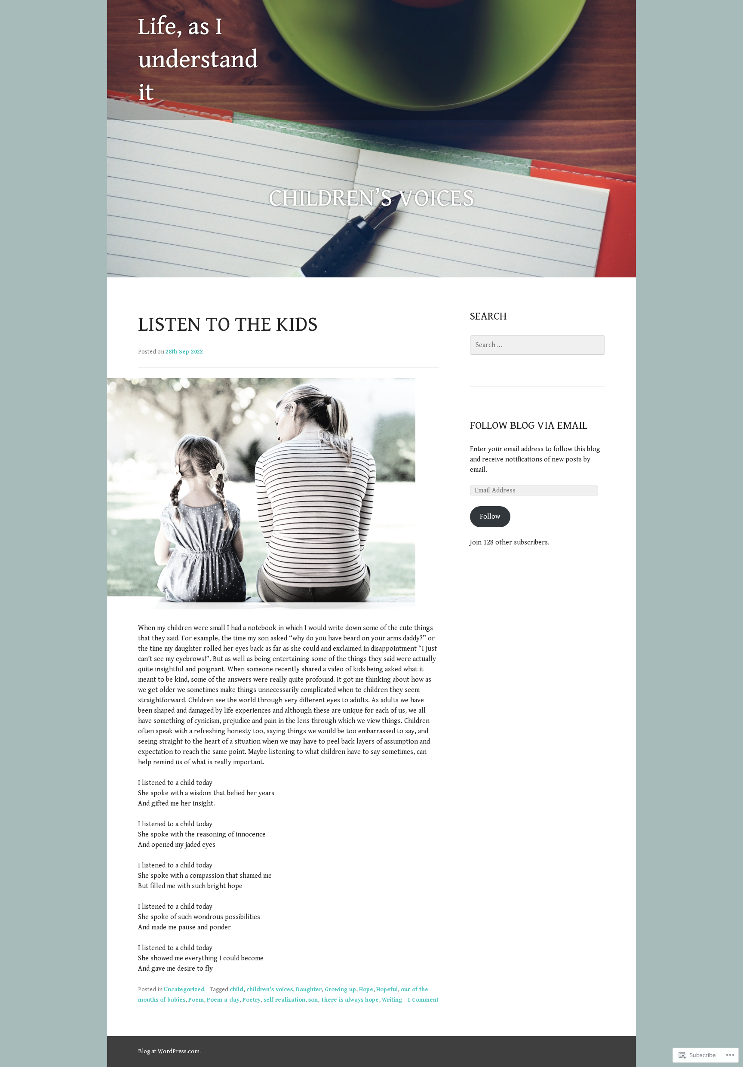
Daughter (309, 989)
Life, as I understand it (198, 59)
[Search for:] (537, 345)
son (313, 999)
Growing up (340, 989)
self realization (284, 999)
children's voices (269, 989)
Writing (392, 999)
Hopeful (387, 989)
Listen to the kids (228, 325)
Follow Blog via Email (528, 425)
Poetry (252, 999)
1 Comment (423, 999)
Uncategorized (184, 989)
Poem (196, 999)
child (236, 989)
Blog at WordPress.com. (169, 1051)
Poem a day (223, 999)
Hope (366, 989)
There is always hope (350, 999)
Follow (490, 517)
